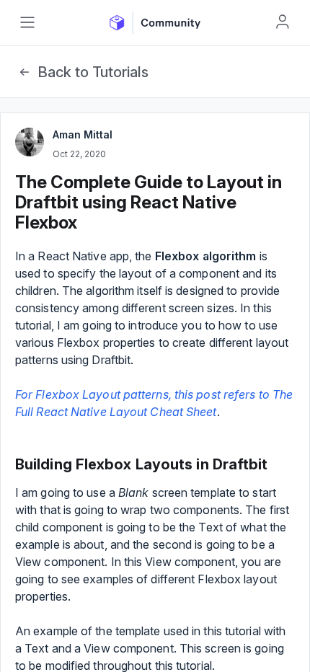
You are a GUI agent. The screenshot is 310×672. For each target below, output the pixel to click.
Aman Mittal (82, 134)
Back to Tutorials (93, 72)
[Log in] (283, 22)
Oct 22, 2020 (79, 154)
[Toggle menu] (27, 22)
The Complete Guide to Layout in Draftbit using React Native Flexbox (148, 202)
